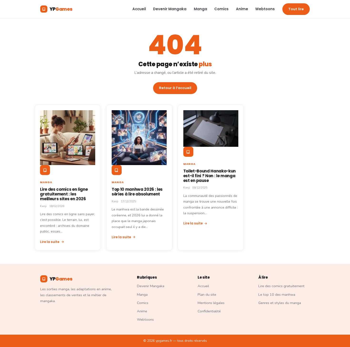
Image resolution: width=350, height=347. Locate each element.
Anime (242, 8)
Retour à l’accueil (175, 88)
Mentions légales (211, 302)
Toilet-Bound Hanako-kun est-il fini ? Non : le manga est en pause (209, 175)
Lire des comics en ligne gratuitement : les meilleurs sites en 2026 (64, 194)
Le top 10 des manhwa (276, 294)
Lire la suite (49, 242)
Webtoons (265, 8)
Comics (221, 8)
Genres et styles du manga (279, 302)
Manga (200, 8)
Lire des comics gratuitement (281, 286)
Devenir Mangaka (169, 8)
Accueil (139, 8)
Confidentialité (209, 311)
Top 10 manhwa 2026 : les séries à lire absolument (137, 191)
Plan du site (207, 294)
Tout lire (296, 9)
